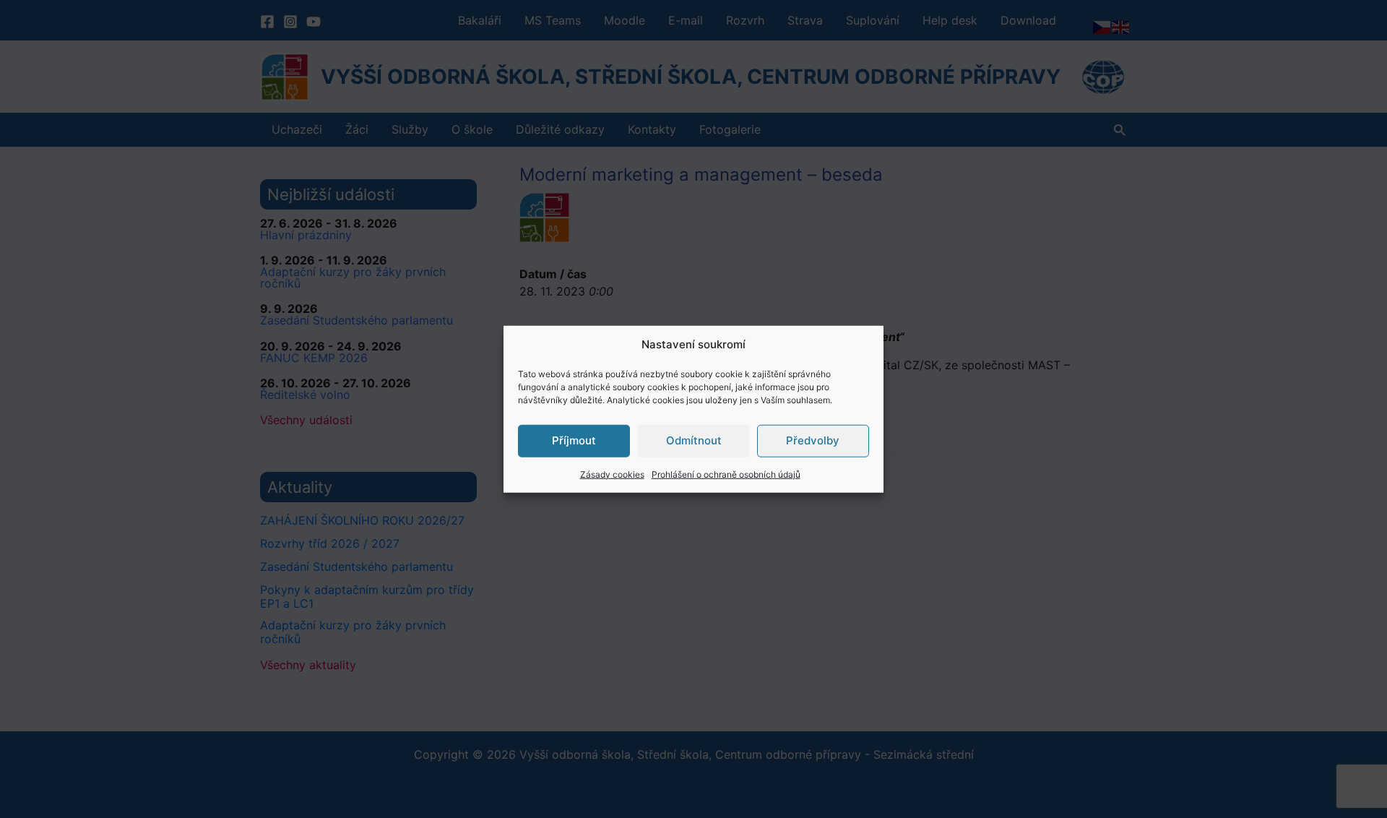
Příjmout (574, 440)
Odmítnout (694, 440)
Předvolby (812, 440)
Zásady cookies (612, 473)
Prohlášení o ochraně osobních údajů (726, 473)
